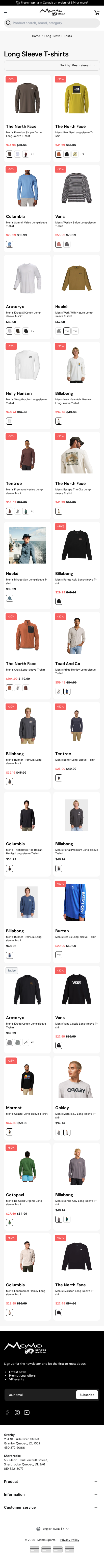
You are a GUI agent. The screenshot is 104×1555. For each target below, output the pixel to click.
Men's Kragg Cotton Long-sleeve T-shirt (26, 1025)
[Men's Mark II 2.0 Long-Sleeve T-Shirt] (76, 1079)
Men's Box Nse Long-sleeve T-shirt (74, 134)
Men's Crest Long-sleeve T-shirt (25, 669)
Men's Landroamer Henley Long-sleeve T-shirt (26, 1292)
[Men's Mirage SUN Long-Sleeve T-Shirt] (27, 545)
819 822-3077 (13, 1469)
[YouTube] (27, 1412)
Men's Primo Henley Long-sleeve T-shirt (75, 671)
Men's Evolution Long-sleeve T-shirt (74, 1292)
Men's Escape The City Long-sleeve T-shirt (73, 491)
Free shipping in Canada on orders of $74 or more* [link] (54, 3)
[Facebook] (8, 1412)
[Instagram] (17, 1412)
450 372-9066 (14, 1448)
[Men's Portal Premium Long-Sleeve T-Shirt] (76, 815)
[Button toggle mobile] (7, 12)
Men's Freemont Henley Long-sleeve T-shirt (24, 491)
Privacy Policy (69, 1540)
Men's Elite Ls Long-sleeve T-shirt (75, 936)
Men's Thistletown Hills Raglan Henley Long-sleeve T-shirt (24, 851)
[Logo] (52, 12)
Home (36, 36)
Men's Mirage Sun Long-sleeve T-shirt (26, 581)
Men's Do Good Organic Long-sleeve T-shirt (24, 1202)
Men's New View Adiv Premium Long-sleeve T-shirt (74, 401)
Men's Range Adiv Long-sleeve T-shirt (76, 581)
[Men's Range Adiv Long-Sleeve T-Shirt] (76, 1166)
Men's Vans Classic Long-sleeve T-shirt (76, 1025)
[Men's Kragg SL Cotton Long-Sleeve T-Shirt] (27, 278)
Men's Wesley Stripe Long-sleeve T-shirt (75, 224)
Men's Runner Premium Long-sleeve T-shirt (24, 761)
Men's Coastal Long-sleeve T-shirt (26, 1113)
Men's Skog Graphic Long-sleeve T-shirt (26, 401)
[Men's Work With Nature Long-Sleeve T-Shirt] (76, 278)
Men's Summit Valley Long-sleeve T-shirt (26, 224)
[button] (97, 12)
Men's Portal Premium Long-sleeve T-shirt (76, 851)
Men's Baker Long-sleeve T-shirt (75, 759)
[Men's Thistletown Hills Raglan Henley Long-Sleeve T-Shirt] (27, 815)
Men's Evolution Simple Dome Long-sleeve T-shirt (24, 134)
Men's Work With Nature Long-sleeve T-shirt (74, 314)
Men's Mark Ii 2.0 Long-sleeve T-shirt (75, 1115)
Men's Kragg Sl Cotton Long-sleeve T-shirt (23, 314)
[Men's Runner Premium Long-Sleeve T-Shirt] (27, 902)
